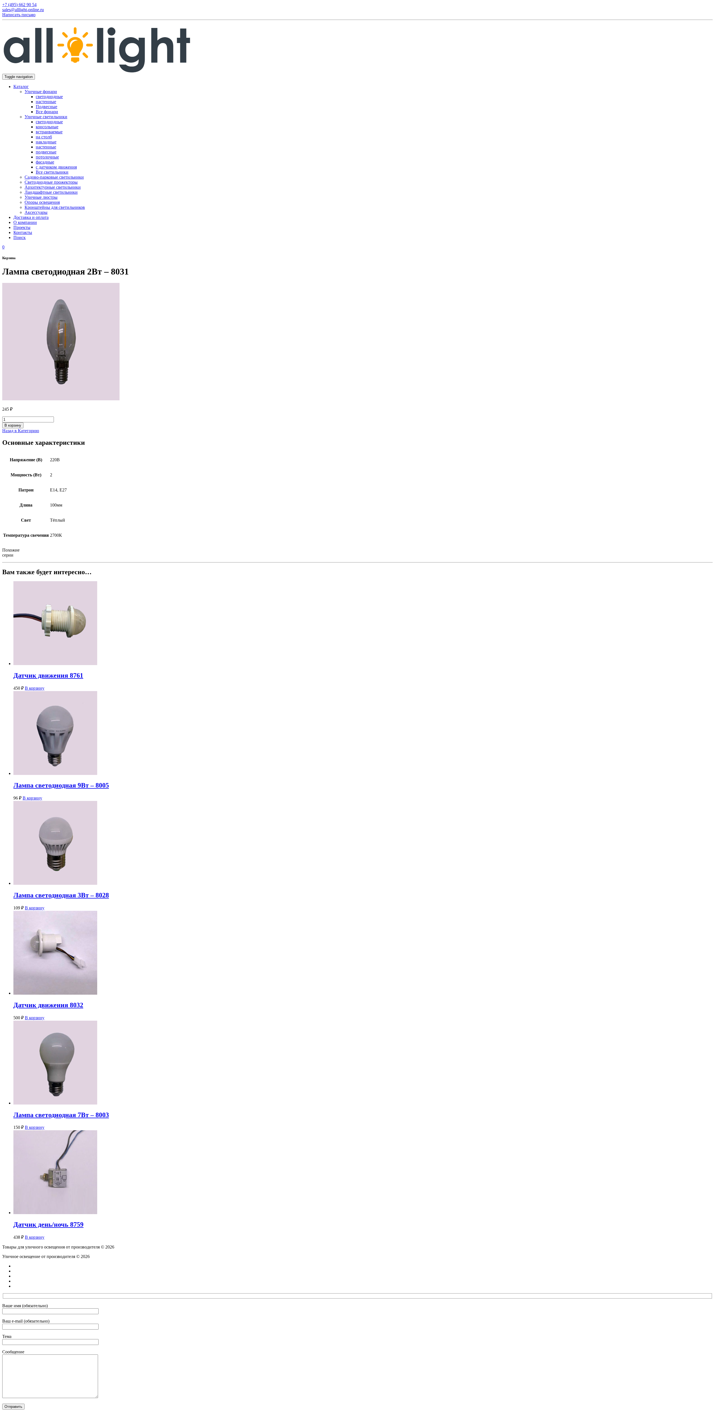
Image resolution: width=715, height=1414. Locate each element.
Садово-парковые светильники (54, 177)
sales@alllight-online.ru (23, 9)
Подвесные (46, 106)
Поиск (19, 237)
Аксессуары (36, 212)
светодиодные (49, 96)
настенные (46, 101)
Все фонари (47, 111)
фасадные (45, 162)
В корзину (12, 425)
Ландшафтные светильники (51, 192)
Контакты (22, 232)
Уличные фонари (41, 91)
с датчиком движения (56, 167)
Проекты (21, 227)
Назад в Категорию (20, 430)
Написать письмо (18, 14)
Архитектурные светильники (53, 187)
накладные (46, 141)
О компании (25, 222)
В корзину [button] (34, 688)
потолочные (47, 157)
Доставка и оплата (31, 217)
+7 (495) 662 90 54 (19, 4)
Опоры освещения (42, 202)
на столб (44, 136)
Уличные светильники (46, 116)
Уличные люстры (41, 197)
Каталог (21, 86)
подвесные (46, 152)
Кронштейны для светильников (55, 207)
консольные (47, 126)
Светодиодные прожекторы (51, 182)
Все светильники (52, 172)
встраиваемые (49, 131)
